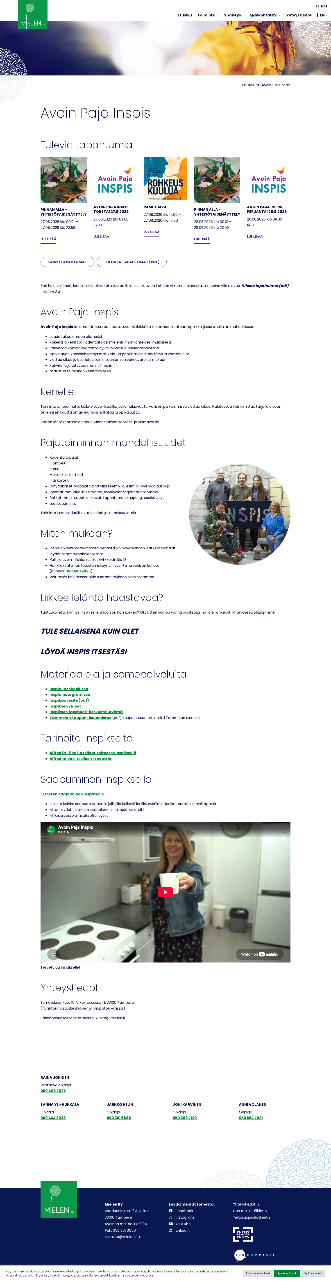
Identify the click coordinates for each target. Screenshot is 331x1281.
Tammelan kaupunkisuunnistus (80, 717)
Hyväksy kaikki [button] (287, 1273)
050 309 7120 (185, 1117)
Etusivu (185, 15)
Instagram (185, 1217)
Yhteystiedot (299, 15)
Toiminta (206, 15)
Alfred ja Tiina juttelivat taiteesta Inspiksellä (93, 752)
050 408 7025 (78, 571)
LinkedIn (182, 1230)
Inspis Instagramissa (70, 694)
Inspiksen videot (65, 706)
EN (322, 15)
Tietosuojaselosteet (250, 1217)
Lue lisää (48, 239)
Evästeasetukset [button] (258, 1273)
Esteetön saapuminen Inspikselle (72, 794)
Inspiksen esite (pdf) (69, 700)
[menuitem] (185, 16)
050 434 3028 (53, 1117)
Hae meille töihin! (248, 1210)
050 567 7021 (251, 1117)
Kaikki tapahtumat (67, 261)
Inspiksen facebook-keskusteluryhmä (86, 711)
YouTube (183, 1223)
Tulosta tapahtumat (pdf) (132, 261)
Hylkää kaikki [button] (313, 1273)
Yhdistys (232, 15)
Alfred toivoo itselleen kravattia (80, 758)
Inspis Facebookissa (69, 689)
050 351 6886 (119, 1117)
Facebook (184, 1210)
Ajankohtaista (263, 15)
